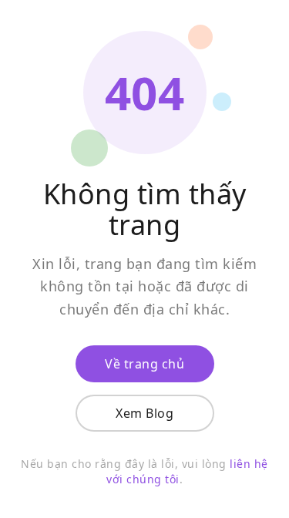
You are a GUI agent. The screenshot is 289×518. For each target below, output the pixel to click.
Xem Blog (144, 413)
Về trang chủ (144, 363)
